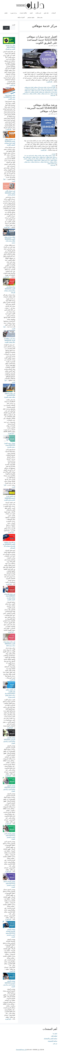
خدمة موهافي (27, 90)
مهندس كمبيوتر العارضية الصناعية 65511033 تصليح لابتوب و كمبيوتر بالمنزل (10, 933)
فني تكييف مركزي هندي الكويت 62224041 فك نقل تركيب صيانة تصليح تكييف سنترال (10, 693)
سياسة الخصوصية (52, 1041)
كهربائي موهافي (53, 93)
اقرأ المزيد (49, 81)
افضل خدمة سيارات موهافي (40, 87)
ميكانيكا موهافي (29, 160)
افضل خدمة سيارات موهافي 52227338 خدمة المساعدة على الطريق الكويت (42, 39)
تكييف (31, 13)
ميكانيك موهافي (37, 160)
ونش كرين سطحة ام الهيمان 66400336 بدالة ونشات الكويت (9, 340)
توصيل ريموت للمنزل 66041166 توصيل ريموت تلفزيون (9, 445)
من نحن (55, 1043)
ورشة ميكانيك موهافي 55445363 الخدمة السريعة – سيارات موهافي (41, 108)
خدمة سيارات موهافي (35, 90)
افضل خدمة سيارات (51, 87)
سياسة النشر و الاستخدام (50, 1038)
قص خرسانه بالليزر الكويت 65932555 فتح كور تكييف (10, 192)
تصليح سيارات (47, 88)
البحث (13, 25)
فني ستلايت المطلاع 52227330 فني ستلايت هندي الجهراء (9, 395)
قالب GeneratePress (21, 1049)
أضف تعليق (52, 95)
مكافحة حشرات (23, 13)
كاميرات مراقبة (21, 17)
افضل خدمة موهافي (29, 87)
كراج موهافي (27, 92)
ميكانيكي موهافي (33, 93)
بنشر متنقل (39, 17)
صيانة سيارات (54, 92)
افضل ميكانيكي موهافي (39, 155)
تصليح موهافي (40, 88)
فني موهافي (41, 92)
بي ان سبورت (13, 13)
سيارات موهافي (35, 157)
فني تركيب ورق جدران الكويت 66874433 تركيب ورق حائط (9, 643)
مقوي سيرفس (31, 17)
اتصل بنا (55, 1033)
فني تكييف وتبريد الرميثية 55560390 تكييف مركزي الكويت (9, 498)
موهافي (39, 93)
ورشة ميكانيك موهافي (52, 163)
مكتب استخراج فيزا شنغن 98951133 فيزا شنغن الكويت (9, 97)
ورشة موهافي (26, 93)
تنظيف (5, 13)
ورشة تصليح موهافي (35, 161)
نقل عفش (46, 13)
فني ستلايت (38, 13)
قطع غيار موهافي (34, 92)
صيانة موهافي (48, 92)
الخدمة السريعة (53, 88)
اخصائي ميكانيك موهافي (50, 155)
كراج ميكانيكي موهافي (40, 158)
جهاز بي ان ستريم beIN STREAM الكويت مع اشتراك (10, 47)
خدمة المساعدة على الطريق (47, 90)
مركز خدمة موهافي (45, 93)
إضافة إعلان (54, 1036)
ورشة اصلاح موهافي (44, 161)
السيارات (53, 13)
